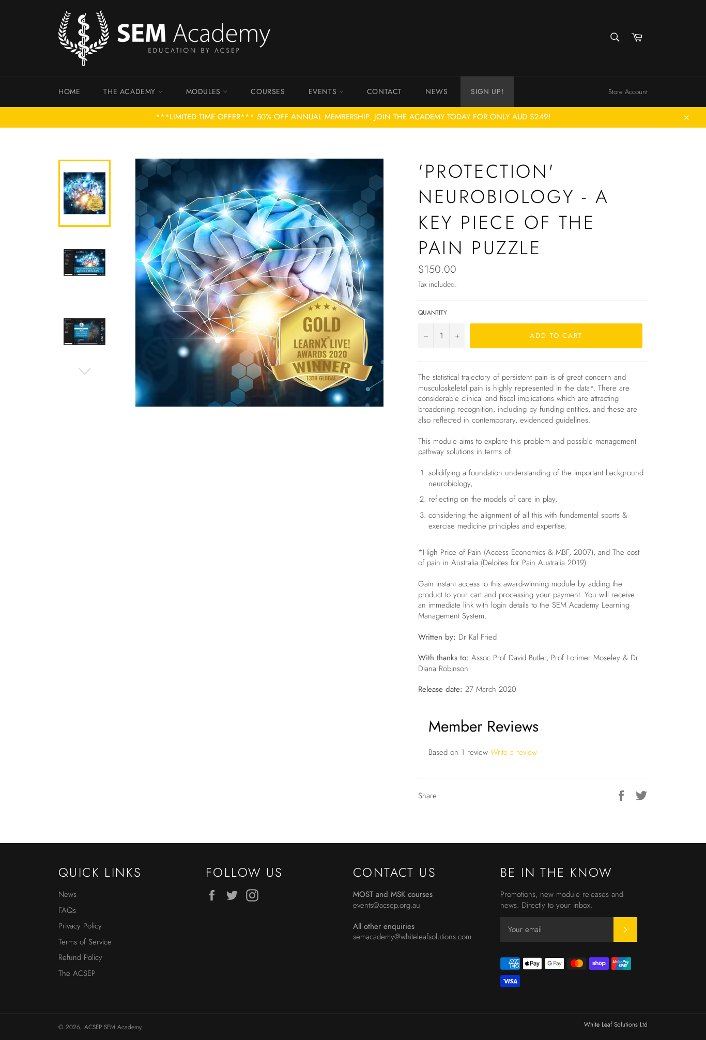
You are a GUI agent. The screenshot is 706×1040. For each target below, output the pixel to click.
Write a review (513, 752)
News (436, 91)
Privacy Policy (80, 926)
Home (69, 91)
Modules (204, 91)
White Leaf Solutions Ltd (616, 1024)
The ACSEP (77, 973)
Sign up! (487, 91)
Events (324, 91)
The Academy (130, 91)
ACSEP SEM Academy (112, 1027)
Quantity (432, 312)
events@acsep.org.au (386, 905)
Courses (268, 91)
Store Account (628, 92)
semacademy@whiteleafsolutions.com (412, 936)
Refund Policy (80, 957)
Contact (384, 91)
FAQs (67, 910)
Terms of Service (85, 942)
